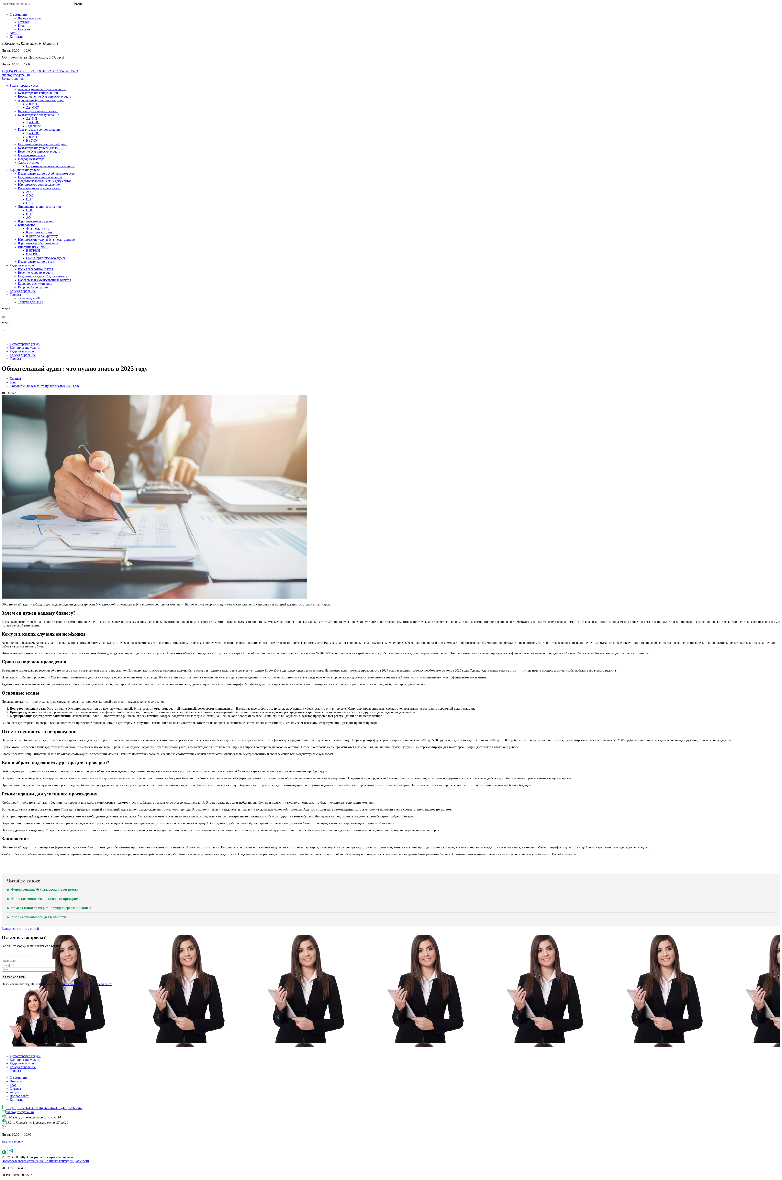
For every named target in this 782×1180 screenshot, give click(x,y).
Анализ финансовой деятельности (42, 89)
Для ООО (33, 122)
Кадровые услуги (22, 265)
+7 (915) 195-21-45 (14, 71)
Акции (14, 33)
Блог (21, 25)
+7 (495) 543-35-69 (65, 71)
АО (28, 192)
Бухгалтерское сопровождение (39, 129)
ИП (28, 199)
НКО (29, 203)
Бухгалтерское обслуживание (38, 115)
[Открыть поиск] (3, 330)
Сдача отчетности (30, 162)
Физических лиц (37, 228)
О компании (18, 14)
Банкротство (26, 225)
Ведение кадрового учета (35, 272)
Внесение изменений (32, 247)
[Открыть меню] (3, 334)
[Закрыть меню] (3, 317)
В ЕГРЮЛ (33, 250)
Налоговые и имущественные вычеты (44, 280)
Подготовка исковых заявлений (40, 177)
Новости (24, 29)
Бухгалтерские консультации (38, 93)
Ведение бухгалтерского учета (39, 151)
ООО (29, 195)
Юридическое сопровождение (39, 184)
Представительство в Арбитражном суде (46, 173)
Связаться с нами (14, 976)
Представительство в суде (36, 261)
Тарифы (15, 294)
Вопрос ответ (19, 1096)
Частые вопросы (29, 18)
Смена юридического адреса (46, 258)
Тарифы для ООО (30, 302)
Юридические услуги (25, 170)
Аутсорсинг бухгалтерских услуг (41, 100)
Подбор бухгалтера (31, 159)
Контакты (16, 36)
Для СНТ (32, 107)
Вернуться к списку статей (20, 928)
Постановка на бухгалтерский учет (42, 144)
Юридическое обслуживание (38, 243)
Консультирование (23, 291)
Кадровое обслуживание (35, 283)
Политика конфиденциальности (66, 1161)
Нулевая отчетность (31, 155)
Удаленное (33, 126)
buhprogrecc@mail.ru (16, 75)
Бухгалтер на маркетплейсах (38, 111)
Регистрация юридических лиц (39, 188)
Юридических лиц (39, 232)
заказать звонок (12, 1141)
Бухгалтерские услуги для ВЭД (40, 148)
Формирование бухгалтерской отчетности (44, 889)
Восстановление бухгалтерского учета (44, 96)
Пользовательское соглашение (23, 1161)
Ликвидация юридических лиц (39, 206)
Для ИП (31, 104)
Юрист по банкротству (42, 236)
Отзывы (23, 22)
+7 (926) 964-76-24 (40, 71)
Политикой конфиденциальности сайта (84, 984)
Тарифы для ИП (29, 298)
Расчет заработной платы (35, 269)
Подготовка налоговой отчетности (50, 166)
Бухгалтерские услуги (25, 85)
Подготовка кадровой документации (43, 276)
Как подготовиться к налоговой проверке (44, 899)
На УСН (32, 140)
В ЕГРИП (33, 254)
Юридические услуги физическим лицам (46, 239)
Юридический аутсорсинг (36, 221)
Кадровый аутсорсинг (33, 287)
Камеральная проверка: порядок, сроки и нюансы (51, 908)
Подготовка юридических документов (44, 181)
